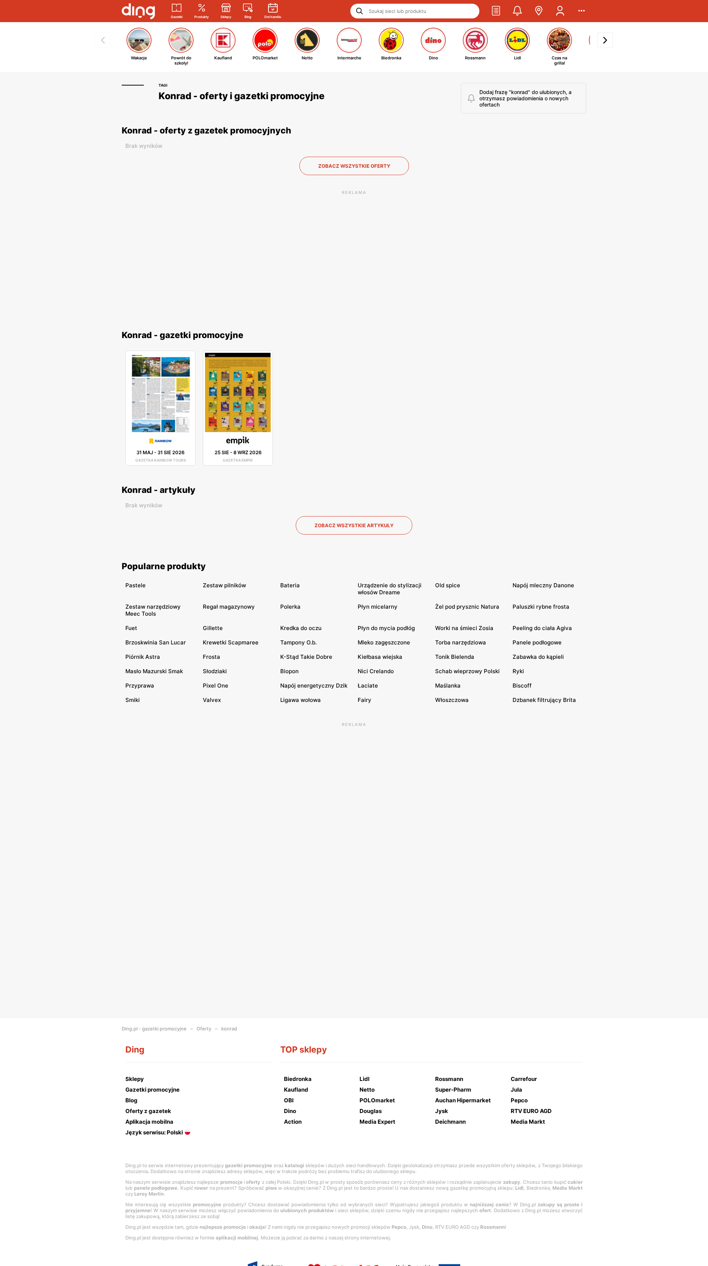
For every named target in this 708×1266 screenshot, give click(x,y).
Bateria (290, 585)
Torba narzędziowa (460, 642)
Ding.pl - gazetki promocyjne (154, 1029)
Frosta (211, 656)
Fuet (131, 628)
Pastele (135, 585)
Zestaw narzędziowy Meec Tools (153, 610)
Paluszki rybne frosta (541, 606)
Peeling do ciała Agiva (542, 628)
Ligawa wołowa (300, 699)
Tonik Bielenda (454, 656)
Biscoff (522, 685)
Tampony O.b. (298, 642)
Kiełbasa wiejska (380, 656)
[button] (496, 11)
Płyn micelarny (378, 606)
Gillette (213, 628)
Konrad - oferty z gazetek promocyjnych (206, 130)
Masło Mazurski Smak (154, 671)
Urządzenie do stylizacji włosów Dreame (389, 589)
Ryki (518, 671)
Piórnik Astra (142, 656)
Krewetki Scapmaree (230, 642)
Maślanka (448, 685)
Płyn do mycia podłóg (386, 628)
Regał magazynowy (229, 606)
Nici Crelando (376, 671)
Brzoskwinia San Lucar (155, 642)
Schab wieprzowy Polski (467, 671)
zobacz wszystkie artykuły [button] (354, 525)
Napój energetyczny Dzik (313, 685)
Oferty (204, 1029)
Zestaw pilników (224, 585)
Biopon (289, 671)
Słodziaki (215, 671)
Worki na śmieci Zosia (464, 628)
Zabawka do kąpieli (538, 656)
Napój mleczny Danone (543, 585)
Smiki (132, 699)
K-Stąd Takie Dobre (306, 656)
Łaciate (368, 685)
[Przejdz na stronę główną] (138, 11)
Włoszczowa (452, 699)
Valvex (212, 699)
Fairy (364, 699)
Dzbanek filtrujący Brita (544, 699)
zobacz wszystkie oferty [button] (354, 166)
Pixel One (215, 685)
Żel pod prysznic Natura (467, 606)
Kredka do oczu (301, 628)
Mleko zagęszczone (384, 642)
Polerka (290, 606)
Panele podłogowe (537, 642)
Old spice (447, 585)
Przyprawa (139, 685)
